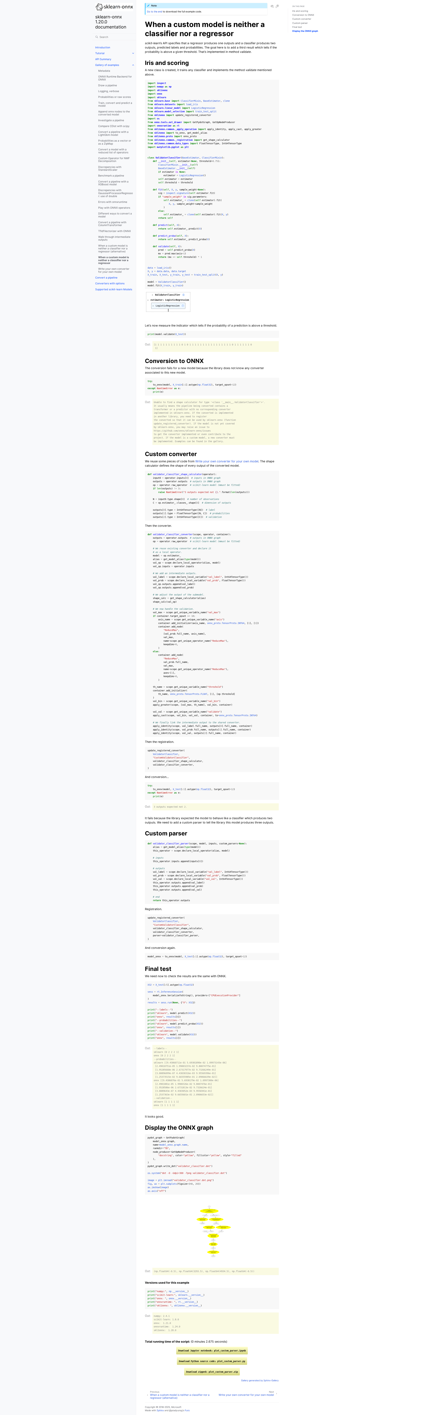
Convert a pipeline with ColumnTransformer (112, 224)
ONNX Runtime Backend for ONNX (115, 78)
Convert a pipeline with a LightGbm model (113, 133)
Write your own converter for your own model (113, 270)
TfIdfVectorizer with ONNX (114, 231)
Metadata (104, 70)
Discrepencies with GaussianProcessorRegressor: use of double (115, 193)
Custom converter (301, 19)
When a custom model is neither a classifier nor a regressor (113, 260)
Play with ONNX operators (114, 207)
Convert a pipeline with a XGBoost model (113, 183)
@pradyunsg (176, 1410)
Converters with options (110, 283)
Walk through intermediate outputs (114, 238)
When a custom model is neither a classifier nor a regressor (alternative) (113, 248)
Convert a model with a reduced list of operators (113, 151)
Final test (297, 27)
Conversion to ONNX (303, 15)
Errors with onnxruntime (112, 202)
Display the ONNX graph (305, 31)
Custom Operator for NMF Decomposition (114, 160)
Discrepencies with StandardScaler (109, 168)
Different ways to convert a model (115, 215)
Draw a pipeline (107, 85)
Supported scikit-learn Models (113, 289)
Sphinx (160, 1410)
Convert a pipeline (106, 277)
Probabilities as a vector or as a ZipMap (114, 142)
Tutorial (100, 53)
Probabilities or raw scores (114, 97)
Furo (187, 1410)
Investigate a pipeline (111, 120)
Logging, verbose (108, 91)
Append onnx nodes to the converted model (114, 113)
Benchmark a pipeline (111, 175)
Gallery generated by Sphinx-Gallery (260, 1380)
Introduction (102, 47)
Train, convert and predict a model (115, 104)
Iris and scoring (300, 11)
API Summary (103, 59)
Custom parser (300, 23)
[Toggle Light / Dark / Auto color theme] (277, 6)
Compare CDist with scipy (114, 126)
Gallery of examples (107, 65)
